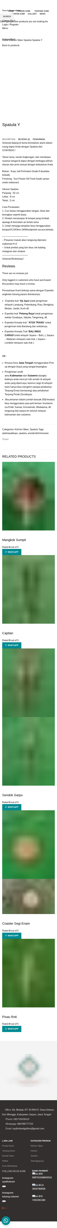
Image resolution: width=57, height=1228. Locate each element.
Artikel (5, 1161)
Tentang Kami (8, 1151)
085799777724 (25, 1124)
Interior (34, 1151)
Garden (34, 1156)
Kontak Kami (8, 1156)
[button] (5, 1220)
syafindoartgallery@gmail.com (28, 1128)
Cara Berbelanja (9, 1166)
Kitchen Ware (37, 1146)
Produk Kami (8, 1146)
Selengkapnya (37, 1161)
